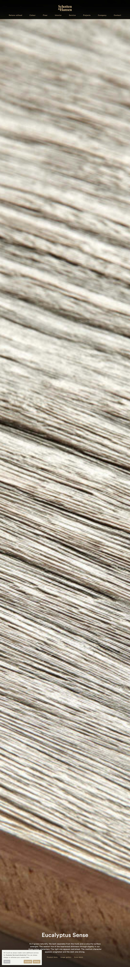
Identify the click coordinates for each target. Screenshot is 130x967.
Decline (7, 962)
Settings (36, 962)
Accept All (28, 962)
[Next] (120, 483)
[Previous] (10, 483)
